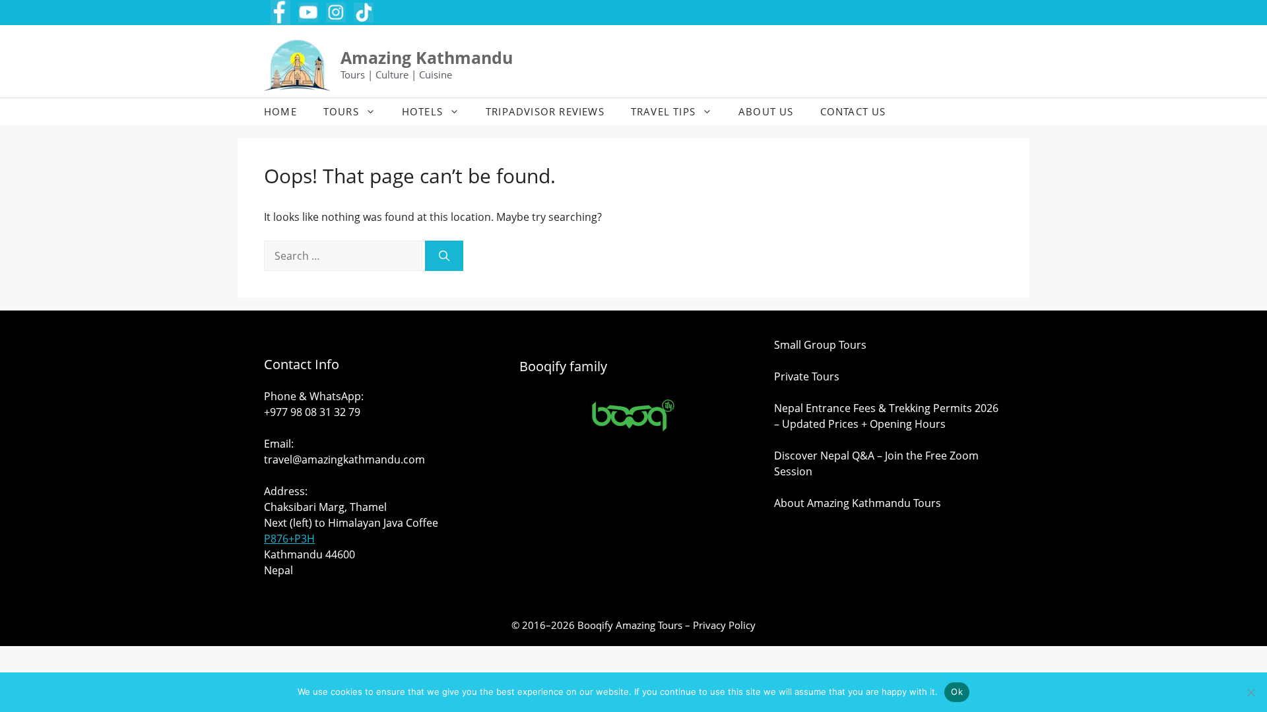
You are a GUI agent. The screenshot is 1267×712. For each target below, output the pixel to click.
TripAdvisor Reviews (545, 111)
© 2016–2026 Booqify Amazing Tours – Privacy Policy (633, 625)
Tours (341, 111)
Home (280, 111)
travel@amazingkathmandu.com (344, 459)
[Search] (444, 256)
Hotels (422, 111)
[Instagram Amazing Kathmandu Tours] (336, 12)
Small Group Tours (820, 345)
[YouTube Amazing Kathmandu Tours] (308, 12)
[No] (1250, 692)
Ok (957, 691)
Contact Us (853, 111)
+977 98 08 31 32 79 (312, 412)
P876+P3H (289, 538)
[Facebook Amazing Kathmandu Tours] (280, 12)
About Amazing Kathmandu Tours (857, 503)
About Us (766, 111)
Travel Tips (663, 111)
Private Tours (806, 376)
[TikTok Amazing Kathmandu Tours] (364, 12)
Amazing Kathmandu (427, 57)
